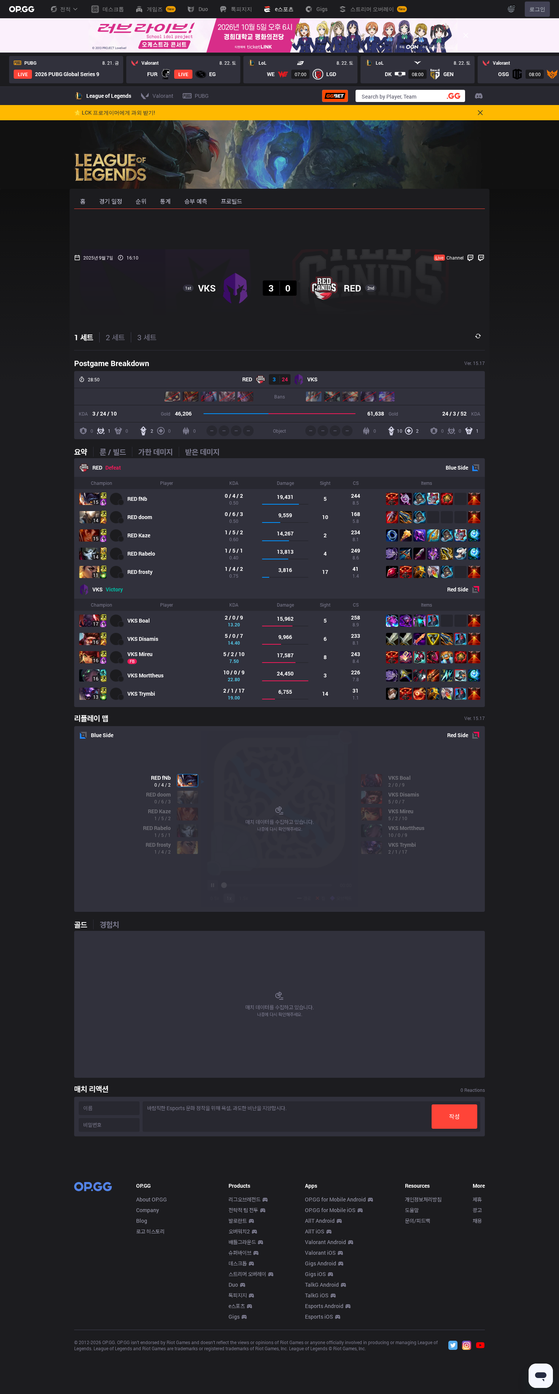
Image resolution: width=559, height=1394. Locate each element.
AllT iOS (314, 1231)
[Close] (465, 35)
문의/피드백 (417, 1220)
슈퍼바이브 (240, 1252)
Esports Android (324, 1306)
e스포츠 (237, 1306)
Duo (233, 1284)
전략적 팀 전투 (243, 1210)
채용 (477, 1220)
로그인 (537, 9)
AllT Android (320, 1220)
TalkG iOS (317, 1295)
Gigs (234, 1316)
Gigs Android (320, 1263)
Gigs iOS (315, 1274)
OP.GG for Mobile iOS (330, 1210)
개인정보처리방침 (423, 1199)
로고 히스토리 (150, 1231)
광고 (477, 1210)
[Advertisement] (279, 229)
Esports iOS (319, 1316)
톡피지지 (238, 1295)
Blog (141, 1220)
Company (147, 1210)
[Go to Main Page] (21, 9)
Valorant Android (325, 1242)
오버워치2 (239, 1231)
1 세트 (83, 337)
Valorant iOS (320, 1252)
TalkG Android (322, 1284)
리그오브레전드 (244, 1199)
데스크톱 (238, 1263)
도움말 (412, 1210)
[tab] (83, 452)
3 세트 (146, 337)
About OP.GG (151, 1199)
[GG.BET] (335, 96)
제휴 (477, 1199)
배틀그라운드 (242, 1242)
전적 (65, 9)
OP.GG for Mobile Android (335, 1199)
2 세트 (115, 337)
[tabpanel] (279, 583)
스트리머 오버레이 (247, 1274)
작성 (454, 1116)
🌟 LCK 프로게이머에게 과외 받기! (114, 113)
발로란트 (238, 1220)
